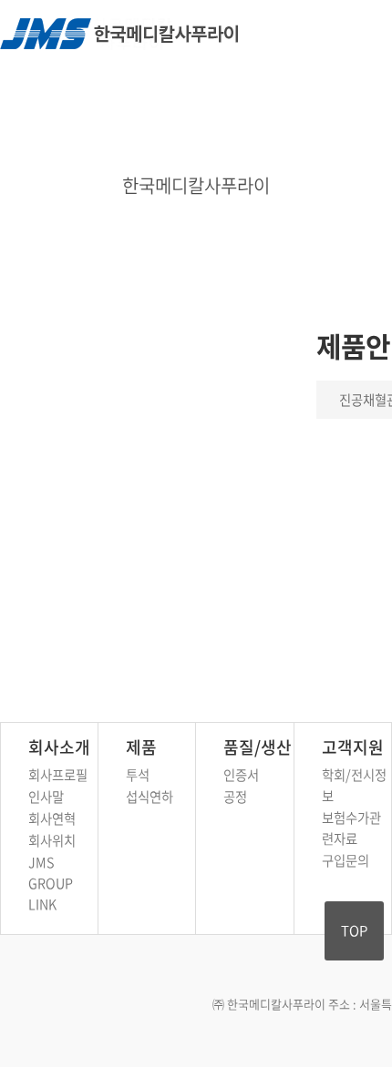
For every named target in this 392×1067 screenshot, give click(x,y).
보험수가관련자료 (351, 828)
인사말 (46, 797)
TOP (354, 930)
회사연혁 (52, 818)
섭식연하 (149, 797)
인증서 (241, 775)
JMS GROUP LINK (50, 883)
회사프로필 (58, 775)
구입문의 (345, 860)
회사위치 (52, 840)
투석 (138, 775)
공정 (235, 797)
